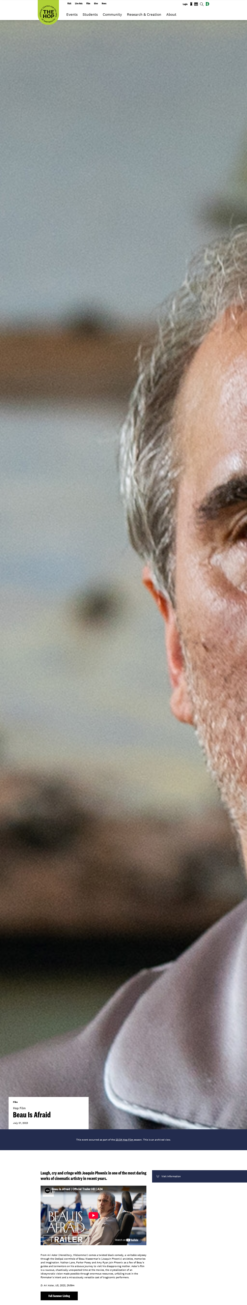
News (104, 3)
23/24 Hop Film (125, 1139)
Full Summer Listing (59, 1296)
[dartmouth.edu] (207, 4)
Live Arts (78, 3)
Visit (69, 3)
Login (185, 4)
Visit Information (171, 1176)
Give (96, 3)
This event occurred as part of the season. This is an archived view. (123, 1139)
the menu (68, 18)
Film (88, 3)
